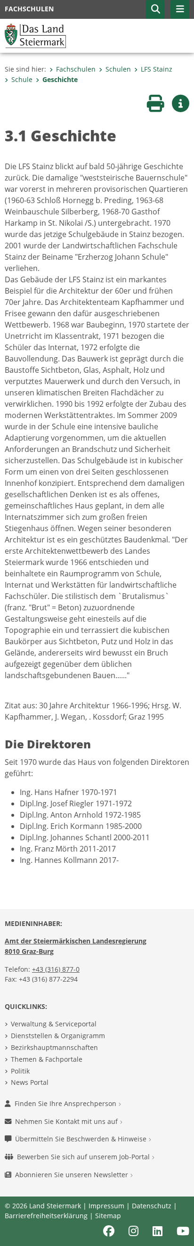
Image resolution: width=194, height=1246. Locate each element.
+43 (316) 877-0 (56, 969)
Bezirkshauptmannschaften (54, 1047)
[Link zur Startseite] (35, 35)
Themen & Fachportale (46, 1059)
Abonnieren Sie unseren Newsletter (72, 1174)
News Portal (29, 1082)
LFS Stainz (156, 69)
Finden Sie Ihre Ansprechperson (66, 1103)
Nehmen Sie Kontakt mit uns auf (67, 1121)
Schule (21, 79)
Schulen (118, 69)
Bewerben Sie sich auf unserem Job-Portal (84, 1156)
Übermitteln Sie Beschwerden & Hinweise (81, 1138)
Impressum (106, 1205)
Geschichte (60, 79)
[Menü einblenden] (179, 9)
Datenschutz (151, 1205)
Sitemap (108, 1215)
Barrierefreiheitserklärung (46, 1215)
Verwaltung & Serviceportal (54, 1023)
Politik (20, 1070)
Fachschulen (76, 69)
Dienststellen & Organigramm (58, 1035)
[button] (155, 9)
